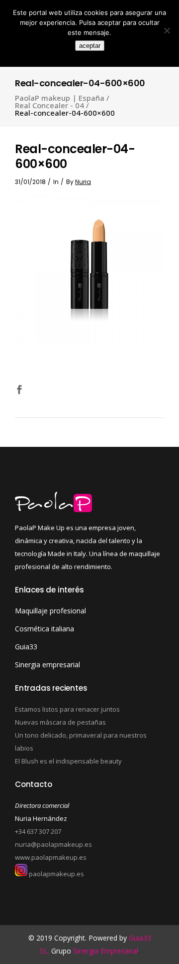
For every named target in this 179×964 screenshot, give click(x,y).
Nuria (83, 182)
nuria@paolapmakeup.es (53, 844)
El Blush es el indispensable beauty (68, 761)
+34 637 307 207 (38, 831)
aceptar (89, 45)
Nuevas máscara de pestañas (60, 722)
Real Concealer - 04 (49, 105)
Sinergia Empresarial (105, 951)
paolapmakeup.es (55, 873)
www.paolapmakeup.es (51, 857)
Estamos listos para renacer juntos (67, 709)
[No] (167, 30)
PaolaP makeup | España (59, 98)
